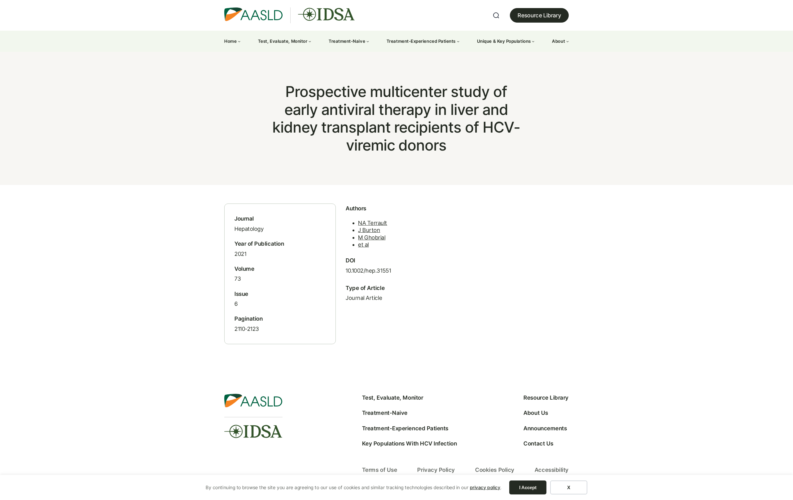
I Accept (528, 487)
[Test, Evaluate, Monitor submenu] (310, 41)
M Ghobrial (371, 237)
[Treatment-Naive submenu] (367, 41)
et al (363, 244)
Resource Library (539, 15)
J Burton (369, 230)
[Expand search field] (496, 15)
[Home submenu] (239, 41)
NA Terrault (372, 223)
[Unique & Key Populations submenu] (533, 41)
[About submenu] (567, 41)
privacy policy (485, 487)
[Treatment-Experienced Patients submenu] (458, 41)
